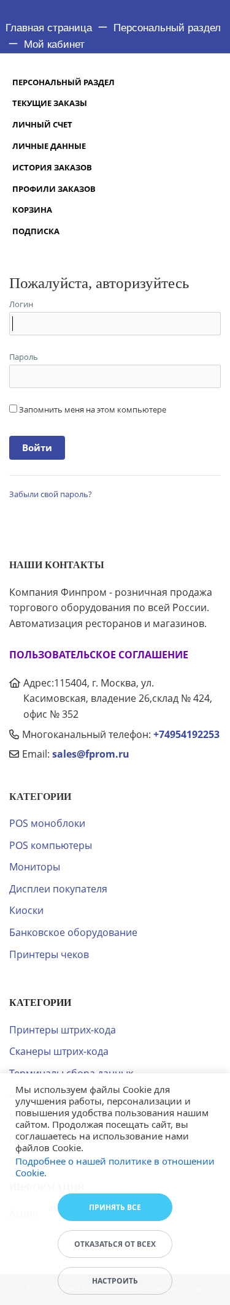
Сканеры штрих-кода (59, 1051)
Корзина (32, 209)
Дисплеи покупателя (58, 889)
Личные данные (49, 145)
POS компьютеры (50, 845)
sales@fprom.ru (90, 754)
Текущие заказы (49, 102)
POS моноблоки (47, 823)
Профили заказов (54, 188)
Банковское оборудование (73, 932)
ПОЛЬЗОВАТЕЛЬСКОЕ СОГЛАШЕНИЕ (98, 654)
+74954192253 (186, 734)
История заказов (52, 167)
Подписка (35, 231)
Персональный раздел (63, 82)
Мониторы (34, 866)
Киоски (26, 910)
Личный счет (42, 124)
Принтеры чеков (49, 954)
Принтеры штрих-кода (62, 1030)
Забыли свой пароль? (50, 494)
